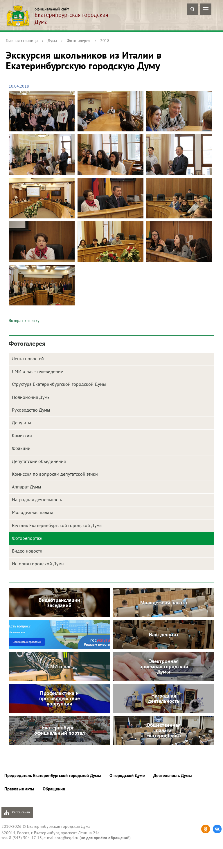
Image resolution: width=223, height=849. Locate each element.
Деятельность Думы (172, 775)
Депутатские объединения (39, 461)
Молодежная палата (32, 512)
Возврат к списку (24, 320)
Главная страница (22, 40)
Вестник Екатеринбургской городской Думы (57, 525)
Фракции (21, 448)
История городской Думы (38, 563)
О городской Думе (127, 775)
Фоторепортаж (27, 538)
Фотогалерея (78, 40)
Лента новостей (28, 358)
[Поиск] (192, 9)
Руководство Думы (31, 410)
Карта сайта (20, 812)
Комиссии (22, 435)
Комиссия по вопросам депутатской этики (55, 474)
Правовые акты (19, 789)
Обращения (54, 789)
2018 (104, 40)
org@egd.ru (67, 837)
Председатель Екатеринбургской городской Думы (52, 775)
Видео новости (27, 551)
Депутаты (21, 423)
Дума (52, 40)
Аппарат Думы (26, 487)
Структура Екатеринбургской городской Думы (59, 384)
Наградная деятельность (37, 499)
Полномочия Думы (31, 397)
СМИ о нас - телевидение (37, 371)
